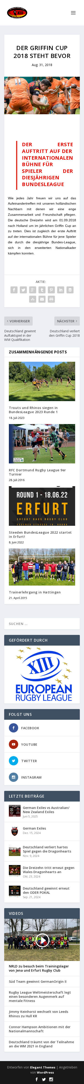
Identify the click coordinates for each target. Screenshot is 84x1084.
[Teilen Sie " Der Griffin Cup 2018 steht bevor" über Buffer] (70, 290)
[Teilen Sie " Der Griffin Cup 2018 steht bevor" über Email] (42, 299)
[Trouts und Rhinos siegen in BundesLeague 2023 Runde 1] (42, 381)
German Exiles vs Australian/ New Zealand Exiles (46, 809)
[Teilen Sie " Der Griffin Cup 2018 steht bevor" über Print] (51, 299)
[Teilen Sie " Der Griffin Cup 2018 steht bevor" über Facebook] (14, 290)
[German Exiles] (15, 831)
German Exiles (34, 828)
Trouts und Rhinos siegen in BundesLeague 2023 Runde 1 (33, 410)
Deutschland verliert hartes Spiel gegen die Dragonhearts (47, 849)
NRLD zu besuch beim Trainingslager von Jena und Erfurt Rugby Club (39, 968)
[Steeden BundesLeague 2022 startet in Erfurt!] (42, 506)
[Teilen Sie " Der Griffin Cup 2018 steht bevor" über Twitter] (23, 290)
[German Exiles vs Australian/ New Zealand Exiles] (15, 811)
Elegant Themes (42, 1067)
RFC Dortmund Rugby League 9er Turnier (37, 472)
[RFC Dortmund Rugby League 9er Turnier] (42, 443)
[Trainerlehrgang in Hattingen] (42, 567)
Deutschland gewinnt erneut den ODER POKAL (46, 890)
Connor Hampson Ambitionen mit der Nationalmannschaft (39, 1029)
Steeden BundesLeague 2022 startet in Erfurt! (40, 534)
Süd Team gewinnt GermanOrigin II (37, 981)
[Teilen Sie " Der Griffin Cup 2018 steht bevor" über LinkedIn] (60, 290)
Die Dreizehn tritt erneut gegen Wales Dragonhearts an (48, 869)
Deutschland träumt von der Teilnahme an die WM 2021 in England (41, 1044)
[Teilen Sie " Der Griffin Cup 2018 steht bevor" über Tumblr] (42, 290)
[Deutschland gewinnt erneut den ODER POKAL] (15, 891)
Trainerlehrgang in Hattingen (35, 592)
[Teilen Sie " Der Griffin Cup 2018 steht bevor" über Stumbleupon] (32, 299)
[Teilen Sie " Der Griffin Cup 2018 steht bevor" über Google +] (32, 290)
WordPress (45, 1072)
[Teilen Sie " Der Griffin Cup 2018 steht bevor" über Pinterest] (51, 290)
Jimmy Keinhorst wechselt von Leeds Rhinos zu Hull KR (38, 1014)
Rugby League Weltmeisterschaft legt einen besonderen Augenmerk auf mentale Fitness (40, 996)
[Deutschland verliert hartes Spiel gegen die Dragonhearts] (15, 850)
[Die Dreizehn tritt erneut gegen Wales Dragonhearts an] (15, 871)
